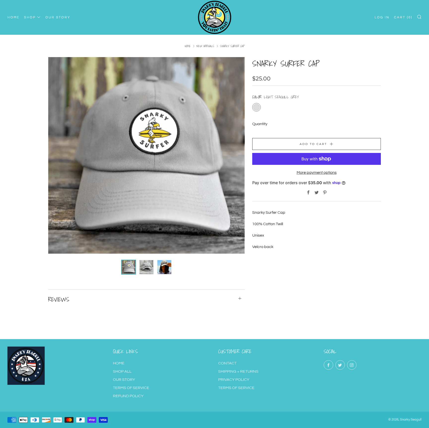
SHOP (30, 17)
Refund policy (128, 396)
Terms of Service (131, 388)
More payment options (317, 173)
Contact (227, 363)
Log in (382, 17)
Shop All (122, 371)
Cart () (403, 17)
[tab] (128, 267)
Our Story (124, 380)
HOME (13, 17)
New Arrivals (205, 46)
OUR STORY (57, 17)
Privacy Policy (233, 380)
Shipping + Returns (238, 371)
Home (188, 46)
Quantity (259, 124)
